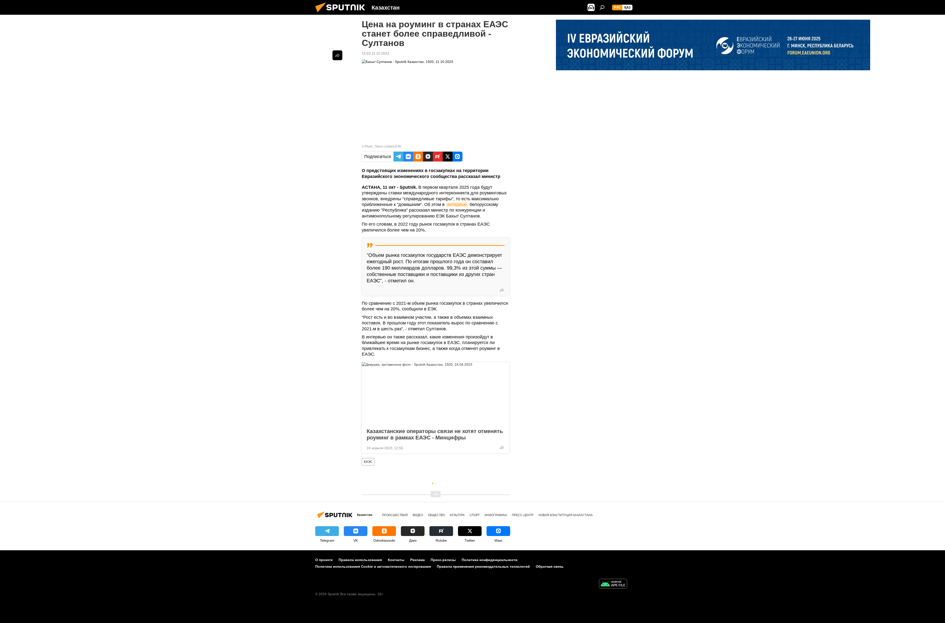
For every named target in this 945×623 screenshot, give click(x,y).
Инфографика (496, 515)
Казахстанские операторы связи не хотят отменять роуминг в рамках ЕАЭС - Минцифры (435, 434)
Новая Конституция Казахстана (565, 515)
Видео (418, 515)
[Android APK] (613, 584)
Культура (457, 515)
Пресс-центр (523, 515)
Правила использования (360, 560)
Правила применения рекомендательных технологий (483, 566)
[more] (502, 290)
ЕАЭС (368, 462)
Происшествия (395, 515)
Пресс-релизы (443, 560)
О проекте (324, 560)
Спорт (475, 515)
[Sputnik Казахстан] (342, 13)
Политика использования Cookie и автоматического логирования (373, 566)
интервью (457, 204)
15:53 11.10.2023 (375, 53)
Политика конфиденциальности (490, 560)
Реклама (417, 560)
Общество (436, 515)
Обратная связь (550, 566)
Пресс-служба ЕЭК (388, 146)
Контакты (396, 560)
